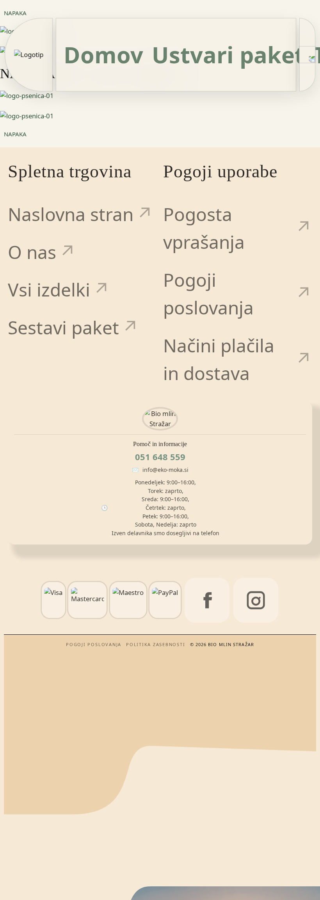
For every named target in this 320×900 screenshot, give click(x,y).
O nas (32, 252)
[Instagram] (255, 600)
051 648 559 (160, 456)
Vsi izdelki (49, 289)
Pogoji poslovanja (208, 294)
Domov (103, 54)
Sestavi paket (63, 327)
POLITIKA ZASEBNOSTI (155, 644)
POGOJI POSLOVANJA (93, 644)
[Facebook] (207, 600)
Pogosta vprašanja (204, 228)
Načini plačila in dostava (218, 359)
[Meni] (307, 54)
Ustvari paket (228, 54)
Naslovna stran (70, 214)
